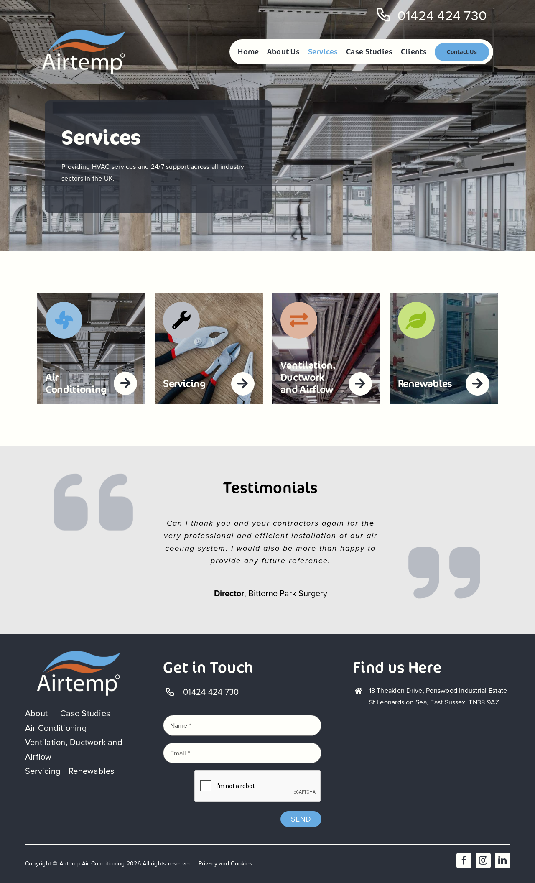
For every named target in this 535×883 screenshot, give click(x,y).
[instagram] (483, 860)
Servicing (42, 771)
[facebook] (463, 860)
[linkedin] (502, 860)
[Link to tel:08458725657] (383, 15)
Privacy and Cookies (226, 863)
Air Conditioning (56, 728)
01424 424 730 (442, 15)
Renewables (91, 771)
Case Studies (85, 713)
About (36, 713)
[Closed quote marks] (78, 653)
